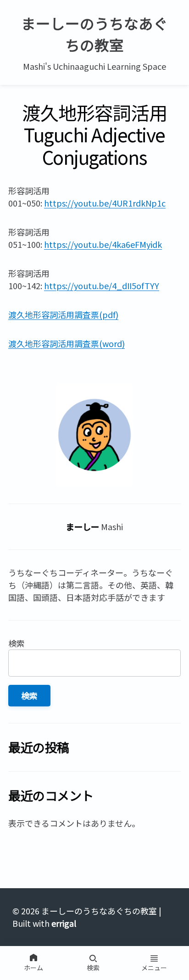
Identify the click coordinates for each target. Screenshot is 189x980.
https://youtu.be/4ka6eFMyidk (103, 244)
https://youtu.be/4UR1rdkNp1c (105, 203)
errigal (63, 923)
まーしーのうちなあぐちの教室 (94, 33)
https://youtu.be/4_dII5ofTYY (101, 285)
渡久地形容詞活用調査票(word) (66, 343)
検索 (16, 643)
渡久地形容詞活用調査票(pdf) (63, 314)
